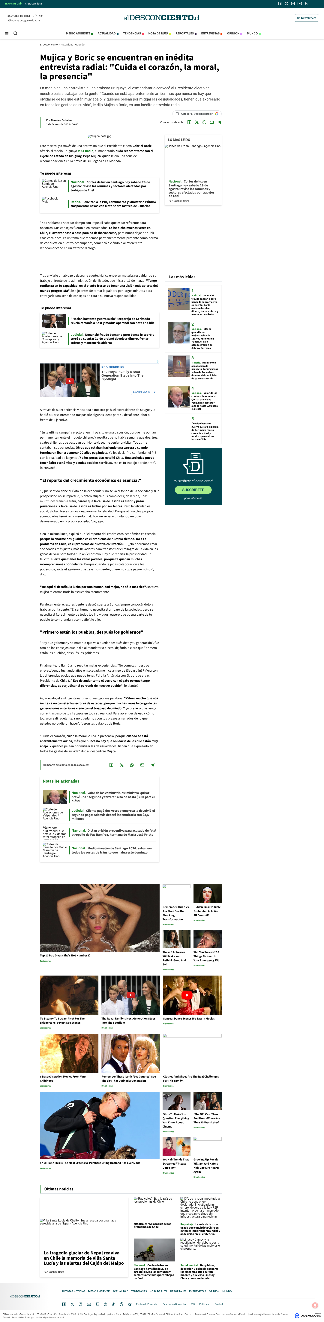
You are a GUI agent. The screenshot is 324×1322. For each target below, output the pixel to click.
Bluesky (129, 1304)
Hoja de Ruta (158, 33)
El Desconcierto (49, 44)
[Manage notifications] (315, 1305)
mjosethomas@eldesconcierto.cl (262, 1314)
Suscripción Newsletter (174, 1304)
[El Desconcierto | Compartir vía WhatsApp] (204, 122)
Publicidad (204, 1304)
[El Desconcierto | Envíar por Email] (212, 122)
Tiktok (113, 1304)
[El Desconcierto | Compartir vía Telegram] (219, 122)
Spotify (105, 1304)
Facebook (64, 1304)
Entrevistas (210, 33)
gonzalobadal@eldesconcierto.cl (47, 1317)
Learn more (141, 391)
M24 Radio (85, 151)
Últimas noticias (73, 1291)
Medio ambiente (78, 33)
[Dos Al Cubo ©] (308, 1317)
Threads (121, 1304)
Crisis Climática (33, 4)
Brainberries (112, 366)
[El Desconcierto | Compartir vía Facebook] (189, 122)
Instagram (80, 1304)
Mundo (252, 33)
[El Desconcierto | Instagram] (293, 3)
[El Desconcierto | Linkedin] (306, 3)
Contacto (219, 1304)
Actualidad (107, 33)
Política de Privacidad (147, 1304)
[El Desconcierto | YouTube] (300, 3)
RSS (193, 1304)
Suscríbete (193, 490)
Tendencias (132, 33)
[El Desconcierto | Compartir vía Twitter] (197, 122)
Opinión (233, 33)
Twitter (72, 1304)
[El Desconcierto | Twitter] (287, 3)
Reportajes (185, 33)
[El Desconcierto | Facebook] (280, 3)
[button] (306, 18)
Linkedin (97, 1304)
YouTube (89, 1304)
